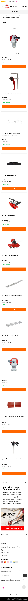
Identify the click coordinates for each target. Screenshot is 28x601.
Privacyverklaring (19, 599)
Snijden (6, 15)
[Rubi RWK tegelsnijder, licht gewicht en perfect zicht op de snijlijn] (14, 519)
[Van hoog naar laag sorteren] (26, 28)
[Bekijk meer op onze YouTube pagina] (14, 594)
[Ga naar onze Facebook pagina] (11, 594)
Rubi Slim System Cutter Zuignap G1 (11, 53)
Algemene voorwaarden (11, 599)
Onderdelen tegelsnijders (15, 15)
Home (2, 15)
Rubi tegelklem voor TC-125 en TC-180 (12, 93)
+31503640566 (6, 550)
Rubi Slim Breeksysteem (8, 215)
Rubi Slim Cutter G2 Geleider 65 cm (11, 335)
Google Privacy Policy (7, 580)
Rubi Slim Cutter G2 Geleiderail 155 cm (12, 295)
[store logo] (11, 6)
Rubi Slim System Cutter (13, 492)
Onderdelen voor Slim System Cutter (11, 17)
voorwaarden (17, 580)
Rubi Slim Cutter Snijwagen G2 (10, 255)
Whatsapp (5, 555)
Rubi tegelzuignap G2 (7, 376)
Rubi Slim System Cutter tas (9, 175)
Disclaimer (25, 599)
